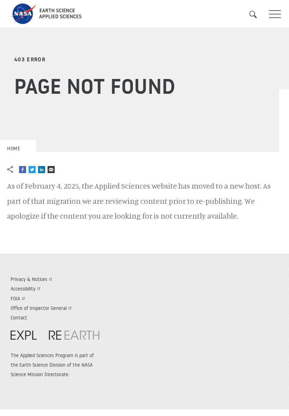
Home (13, 148)
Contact (19, 317)
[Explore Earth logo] (55, 339)
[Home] (144, 14)
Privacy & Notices (29, 279)
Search (257, 14)
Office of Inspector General (39, 308)
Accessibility (23, 289)
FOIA (15, 298)
